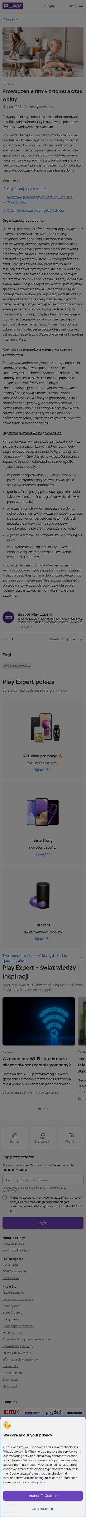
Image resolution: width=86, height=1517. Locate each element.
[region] (43, 1466)
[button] (7, 1424)
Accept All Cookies (43, 1495)
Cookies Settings (43, 1509)
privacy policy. (36, 1482)
